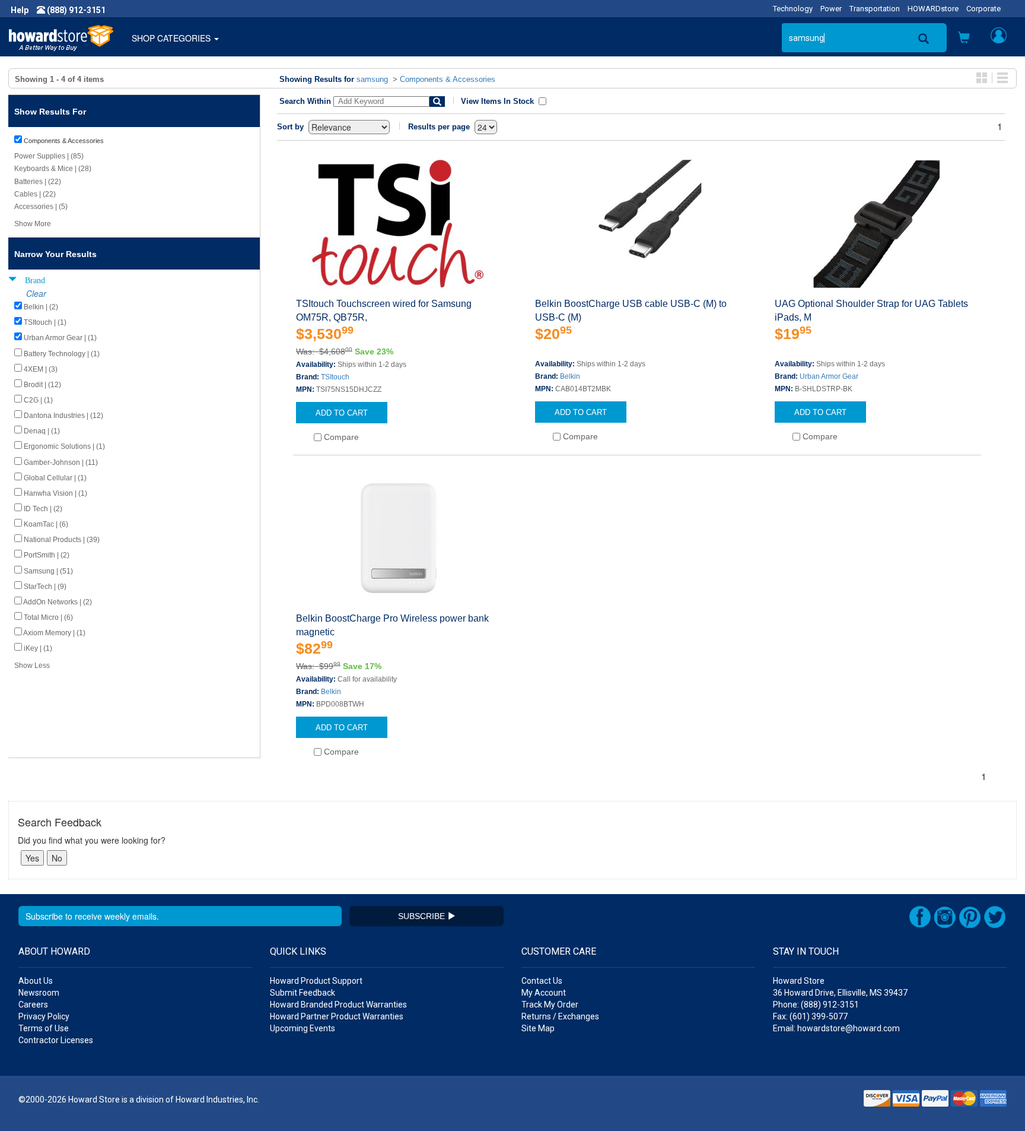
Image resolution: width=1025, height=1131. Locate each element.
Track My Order (549, 1004)
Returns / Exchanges (560, 1016)
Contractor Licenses (55, 1040)
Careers (33, 1004)
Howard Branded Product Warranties (338, 1004)
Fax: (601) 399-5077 (810, 1016)
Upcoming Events (302, 1028)
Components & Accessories (447, 79)
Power (831, 8)
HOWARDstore (933, 8)
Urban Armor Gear (829, 376)
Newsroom (38, 992)
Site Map (538, 1028)
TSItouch (335, 377)
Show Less (32, 665)
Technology (793, 8)
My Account (543, 992)
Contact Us (541, 981)
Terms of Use (43, 1028)
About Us (35, 981)
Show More (32, 224)
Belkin (570, 376)
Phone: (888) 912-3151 (816, 1004)
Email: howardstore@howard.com (836, 1028)
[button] (964, 38)
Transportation (874, 8)
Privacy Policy (43, 1016)
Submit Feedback (302, 992)
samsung (372, 79)
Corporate (983, 8)
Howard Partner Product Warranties (336, 1016)
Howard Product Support (316, 981)
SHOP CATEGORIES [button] (172, 38)
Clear (36, 293)
